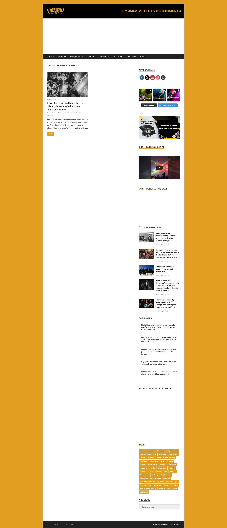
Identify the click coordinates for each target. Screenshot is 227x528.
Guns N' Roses (152, 464)
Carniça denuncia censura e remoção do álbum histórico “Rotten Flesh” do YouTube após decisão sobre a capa (167, 253)
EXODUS (170, 461)
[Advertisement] (113, 36)
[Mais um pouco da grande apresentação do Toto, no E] (159, 95)
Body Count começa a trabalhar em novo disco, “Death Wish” (165, 269)
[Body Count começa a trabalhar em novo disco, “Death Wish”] (146, 267)
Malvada (143, 471)
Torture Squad (172, 489)
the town (162, 489)
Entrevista (154, 461)
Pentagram (144, 478)
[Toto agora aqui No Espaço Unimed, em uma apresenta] (173, 95)
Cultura (132, 57)
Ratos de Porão (155, 478)
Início (51, 57)
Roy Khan (160, 482)
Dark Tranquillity (169, 458)
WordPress (166, 524)
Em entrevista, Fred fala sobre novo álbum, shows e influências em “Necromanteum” (66, 106)
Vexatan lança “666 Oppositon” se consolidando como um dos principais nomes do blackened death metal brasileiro (167, 285)
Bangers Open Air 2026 (148, 454)
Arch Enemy (150, 451)
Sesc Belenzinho (145, 485)
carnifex (151, 458)
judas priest (144, 468)
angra (142, 451)
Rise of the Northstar (147, 482)
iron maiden (172, 464)
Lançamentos (76, 57)
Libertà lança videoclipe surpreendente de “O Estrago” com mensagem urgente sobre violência (165, 303)
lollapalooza (162, 468)
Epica (162, 461)
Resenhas (118, 57)
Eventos (91, 57)
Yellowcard (144, 492)
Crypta (158, 458)
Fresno (142, 464)
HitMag (176, 524)
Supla (166, 485)
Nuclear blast (144, 475)
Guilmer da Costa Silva (73, 113)
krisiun (153, 468)
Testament (174, 485)
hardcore (162, 464)
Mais (49, 133)
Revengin (166, 478)
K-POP (142, 57)
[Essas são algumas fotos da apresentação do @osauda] (145, 95)
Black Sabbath (173, 454)
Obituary (155, 475)
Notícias (62, 57)
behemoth (162, 454)
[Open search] (178, 56)
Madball (171, 468)
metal (151, 471)
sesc (176, 482)
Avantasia (160, 451)
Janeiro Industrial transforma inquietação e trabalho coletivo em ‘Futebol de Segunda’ (166, 237)
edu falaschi (144, 461)
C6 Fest (142, 458)
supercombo (158, 485)
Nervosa (172, 471)
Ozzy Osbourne (165, 475)
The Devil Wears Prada (148, 489)
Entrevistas (104, 57)
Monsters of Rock (161, 471)
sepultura (169, 482)
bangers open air (172, 451)
